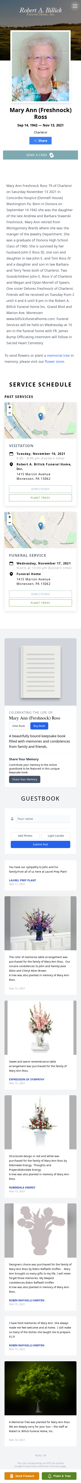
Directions (40, 489)
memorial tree (58, 355)
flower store (54, 361)
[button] (40, 416)
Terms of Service (51, 1466)
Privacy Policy (30, 1466)
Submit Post (40, 844)
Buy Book (39, 726)
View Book (18, 726)
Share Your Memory (24, 779)
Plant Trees (40, 497)
